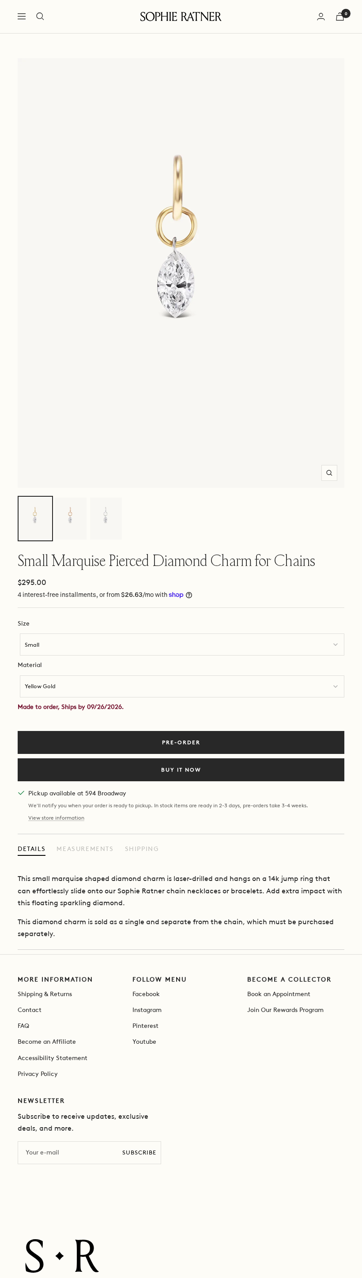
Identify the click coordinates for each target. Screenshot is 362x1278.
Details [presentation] (31, 849)
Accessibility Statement (52, 1058)
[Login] (321, 16)
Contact (29, 1010)
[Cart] (340, 16)
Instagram (147, 1010)
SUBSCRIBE (139, 1152)
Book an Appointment (278, 994)
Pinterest (145, 1026)
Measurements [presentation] (85, 849)
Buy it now (181, 770)
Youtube (144, 1042)
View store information (56, 818)
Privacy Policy (38, 1074)
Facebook (146, 994)
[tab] (31, 849)
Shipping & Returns (45, 994)
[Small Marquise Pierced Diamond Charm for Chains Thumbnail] (35, 518)
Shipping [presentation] (142, 849)
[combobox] (182, 644)
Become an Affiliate (47, 1042)
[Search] (40, 16)
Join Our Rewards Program (285, 1010)
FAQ (23, 1026)
